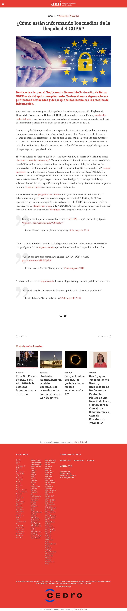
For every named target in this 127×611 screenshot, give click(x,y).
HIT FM (33, 476)
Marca (18, 462)
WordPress (54, 209)
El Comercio (20, 530)
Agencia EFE (20, 474)
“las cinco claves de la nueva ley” (33, 160)
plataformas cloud (42, 205)
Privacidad (74, 16)
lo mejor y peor (33, 187)
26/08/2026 (44, 373)
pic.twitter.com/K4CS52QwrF (48, 222)
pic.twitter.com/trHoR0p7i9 (36, 260)
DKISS (33, 472)
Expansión (19, 504)
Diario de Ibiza (50, 500)
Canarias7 (34, 492)
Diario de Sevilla (36, 464)
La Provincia (20, 532)
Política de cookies (103, 581)
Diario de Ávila (50, 530)
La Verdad (19, 526)
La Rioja (33, 502)
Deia (32, 484)
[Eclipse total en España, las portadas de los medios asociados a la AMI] (76, 359)
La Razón (19, 476)
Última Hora (20, 512)
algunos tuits (47, 281)
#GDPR (73, 219)
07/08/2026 (92, 373)
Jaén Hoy (19, 538)
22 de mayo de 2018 (70, 298)
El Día (47, 542)
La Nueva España (21, 492)
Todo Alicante (35, 538)
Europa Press (35, 486)
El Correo (19, 478)
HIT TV (33, 478)
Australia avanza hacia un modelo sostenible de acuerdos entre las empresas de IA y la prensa (51, 386)
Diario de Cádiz (36, 462)
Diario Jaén (49, 502)
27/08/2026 (19, 373)
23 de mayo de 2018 (74, 268)
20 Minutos (49, 540)
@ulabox (26, 222)
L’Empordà (49, 556)
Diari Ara (33, 470)
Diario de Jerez (50, 490)
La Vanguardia (21, 466)
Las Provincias (21, 522)
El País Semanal (50, 552)
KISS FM (33, 474)
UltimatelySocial (80, 442)
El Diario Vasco (21, 490)
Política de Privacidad (87, 581)
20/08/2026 (68, 373)
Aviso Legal (40, 583)
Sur (17, 524)
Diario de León (36, 496)
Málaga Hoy (34, 522)
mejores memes (47, 247)
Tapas (33, 510)
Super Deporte (36, 524)
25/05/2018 (53, 16)
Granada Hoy (49, 528)
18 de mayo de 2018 (79, 230)
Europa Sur (49, 526)
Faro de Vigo (20, 502)
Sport (17, 488)
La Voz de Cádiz (36, 536)
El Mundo (19, 468)
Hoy (32, 494)
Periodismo (79, 460)
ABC (17, 470)
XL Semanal (49, 554)
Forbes (33, 508)
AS (17, 464)
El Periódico (20, 472)
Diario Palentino (50, 516)
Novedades (64, 16)
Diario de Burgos (36, 512)
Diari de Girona (50, 460)
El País (18, 460)
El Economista (35, 460)
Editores (90, 460)
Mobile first (65, 460)
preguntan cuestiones (49, 194)
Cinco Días (19, 510)
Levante (18, 514)
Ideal (17, 520)
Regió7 (33, 530)
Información (20, 528)
